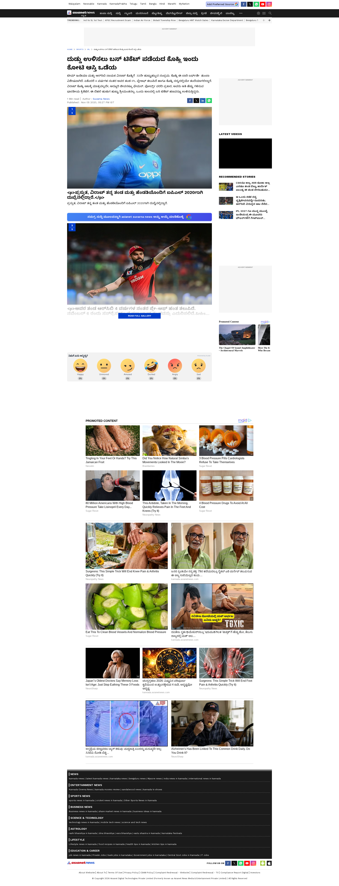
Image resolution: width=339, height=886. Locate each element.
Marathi (172, 3)
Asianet (80, 863)
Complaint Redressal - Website (172, 872)
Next (269, 20)
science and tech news (134, 822)
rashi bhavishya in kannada (83, 833)
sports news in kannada (81, 800)
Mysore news (155, 778)
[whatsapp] (256, 4)
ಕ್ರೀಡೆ (204, 13)
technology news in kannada (84, 822)
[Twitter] (250, 4)
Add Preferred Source (220, 4)
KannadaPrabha (118, 3)
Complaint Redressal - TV (205, 872)
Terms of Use (115, 872)
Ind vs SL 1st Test (93, 20)
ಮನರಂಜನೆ (142, 13)
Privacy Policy (131, 872)
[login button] (259, 13)
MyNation (184, 3)
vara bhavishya (124, 833)
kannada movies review (107, 789)
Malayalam (74, 3)
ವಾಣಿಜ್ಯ (230, 13)
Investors (255, 872)
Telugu (133, 3)
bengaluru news (137, 778)
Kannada (102, 3)
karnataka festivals (172, 833)
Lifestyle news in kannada (83, 844)
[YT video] (263, 4)
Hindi (162, 3)
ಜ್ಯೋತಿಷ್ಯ (157, 13)
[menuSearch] (270, 13)
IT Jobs (205, 855)
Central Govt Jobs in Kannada (183, 855)
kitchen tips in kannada (164, 844)
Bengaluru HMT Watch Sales (193, 20)
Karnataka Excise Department (227, 20)
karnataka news (118, 778)
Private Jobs (99, 855)
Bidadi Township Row (164, 20)
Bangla (152, 3)
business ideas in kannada (147, 811)
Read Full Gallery (139, 316)
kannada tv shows (152, 789)
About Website (87, 872)
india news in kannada (175, 778)
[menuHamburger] (264, 13)
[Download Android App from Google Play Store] (263, 863)
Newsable (88, 3)
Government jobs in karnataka (150, 855)
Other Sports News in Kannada (140, 800)
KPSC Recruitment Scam (118, 20)
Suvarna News (101, 98)
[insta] (269, 4)
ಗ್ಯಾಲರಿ (128, 13)
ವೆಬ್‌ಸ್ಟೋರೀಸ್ (174, 13)
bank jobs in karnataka (120, 855)
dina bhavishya (106, 833)
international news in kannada (205, 778)
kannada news (76, 778)
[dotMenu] (241, 13)
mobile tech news (110, 822)
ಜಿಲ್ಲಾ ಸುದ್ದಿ (192, 13)
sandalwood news (131, 789)
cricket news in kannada (109, 800)
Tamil (143, 3)
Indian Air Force (142, 20)
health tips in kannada (138, 844)
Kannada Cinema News (81, 789)
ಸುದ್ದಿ (118, 13)
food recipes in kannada (111, 844)
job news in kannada (80, 855)
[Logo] (82, 13)
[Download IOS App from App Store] (269, 863)
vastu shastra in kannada (146, 833)
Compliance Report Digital (234, 872)
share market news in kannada (115, 811)
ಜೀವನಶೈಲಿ (216, 13)
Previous (264, 20)
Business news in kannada (83, 811)
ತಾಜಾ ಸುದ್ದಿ (106, 13)
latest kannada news (97, 778)
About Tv (101, 872)
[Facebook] (243, 4)
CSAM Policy (146, 872)
